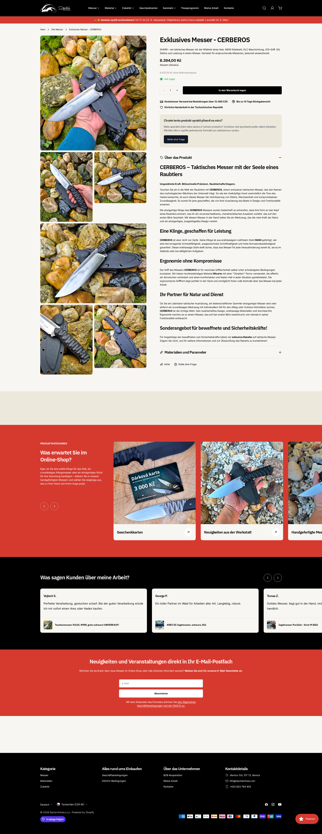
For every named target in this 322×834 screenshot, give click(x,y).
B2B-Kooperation (173, 775)
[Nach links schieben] (44, 506)
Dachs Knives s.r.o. (60, 812)
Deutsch (44, 804)
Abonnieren (161, 693)
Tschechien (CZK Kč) (72, 804)
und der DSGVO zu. (174, 705)
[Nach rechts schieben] (54, 506)
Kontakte (168, 786)
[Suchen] (264, 8)
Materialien (46, 780)
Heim (42, 29)
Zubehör (44, 786)
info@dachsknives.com (242, 780)
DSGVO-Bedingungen (114, 780)
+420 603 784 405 (240, 786)
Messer (44, 775)
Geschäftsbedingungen (115, 775)
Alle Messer (57, 29)
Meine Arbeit (171, 780)
